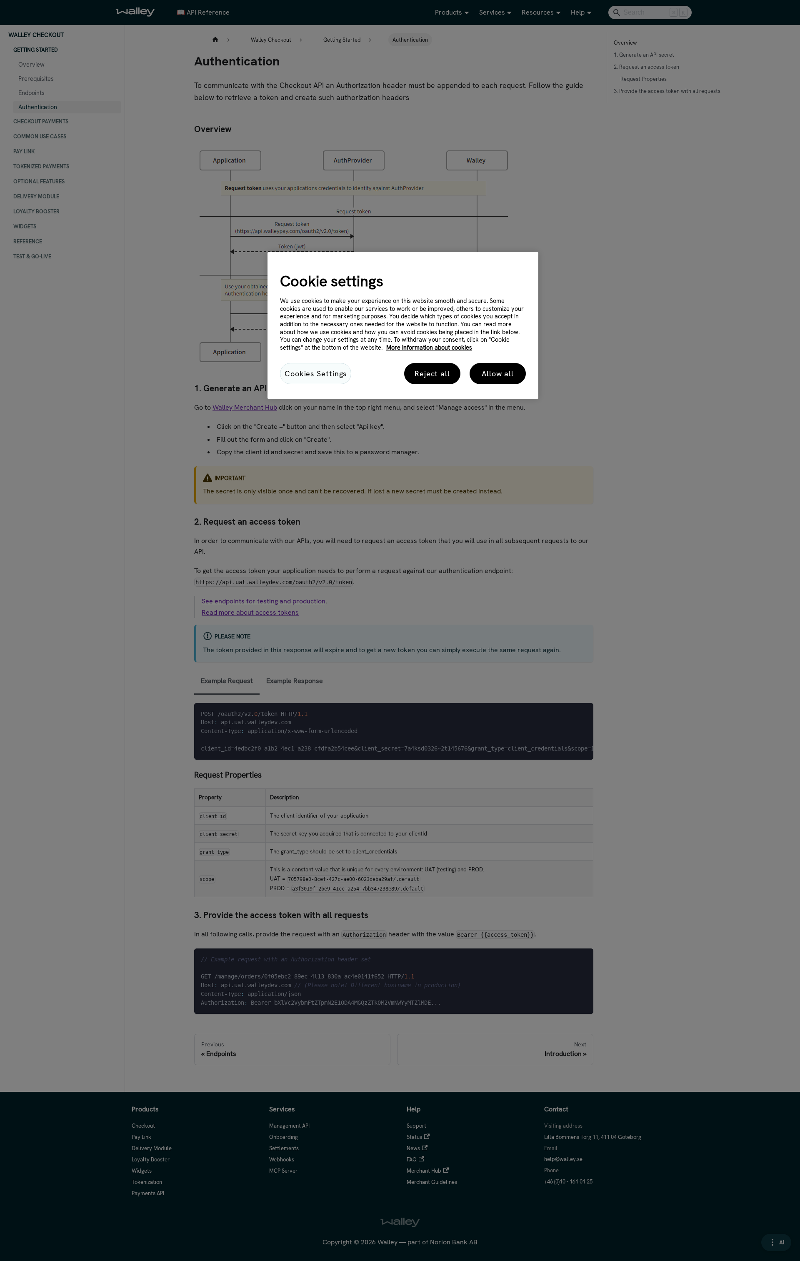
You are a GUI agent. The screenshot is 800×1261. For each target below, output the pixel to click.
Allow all (498, 373)
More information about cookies (429, 347)
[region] (403, 325)
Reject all (432, 373)
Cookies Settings (316, 373)
